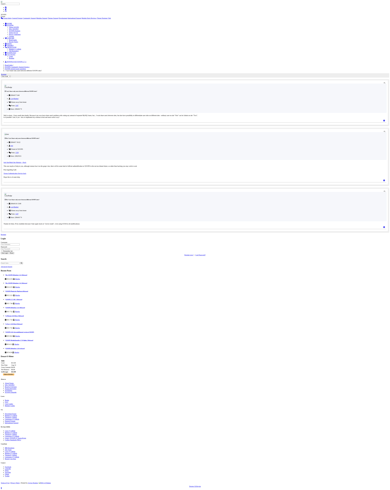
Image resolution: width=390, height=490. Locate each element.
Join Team (8, 450)
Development (63, 18)
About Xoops (9, 383)
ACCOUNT (11, 54)
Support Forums (10, 421)
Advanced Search (6, 267)
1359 (17, 152)
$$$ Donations (9, 448)
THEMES (10, 45)
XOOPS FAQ (11, 53)
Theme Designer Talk (104, 18)
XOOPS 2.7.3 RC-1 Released (14, 299)
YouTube (8, 472)
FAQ (6, 402)
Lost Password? (200, 255)
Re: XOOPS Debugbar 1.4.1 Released (16, 275)
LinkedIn (8, 469)
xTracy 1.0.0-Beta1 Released (14, 324)
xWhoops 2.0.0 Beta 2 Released (15, 316)
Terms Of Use (13, 33)
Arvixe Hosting (33, 483)
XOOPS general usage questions (15, 69)
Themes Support (53, 18)
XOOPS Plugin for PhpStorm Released (17, 291)
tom (12, 146)
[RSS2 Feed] (45, 483)
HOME (9, 23)
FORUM (10, 38)
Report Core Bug (10, 459)
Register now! (188, 255)
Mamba (17, 279)
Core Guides (9, 404)
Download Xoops (10, 414)
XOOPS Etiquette (10, 392)
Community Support (29, 18)
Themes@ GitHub (11, 417)
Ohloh (7, 474)
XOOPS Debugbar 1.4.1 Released (15, 307)
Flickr (7, 470)
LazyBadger (14, 99)
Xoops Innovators (10, 389)
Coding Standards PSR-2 (13, 440)
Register (11, 58)
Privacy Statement (15, 34)
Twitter (7, 476)
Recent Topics (13, 42)
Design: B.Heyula (195, 486)
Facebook (8, 467)
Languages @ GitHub (12, 419)
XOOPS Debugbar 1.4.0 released (15, 348)
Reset (11, 253)
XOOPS (9, 25)
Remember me (8, 251)
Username (4, 242)
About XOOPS (14, 27)
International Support (74, 18)
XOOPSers (8, 390)
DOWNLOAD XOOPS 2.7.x (16, 62)
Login (11, 56)
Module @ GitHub (15, 49)
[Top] (384, 120)
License (11, 36)
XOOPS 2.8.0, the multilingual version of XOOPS (20, 332)
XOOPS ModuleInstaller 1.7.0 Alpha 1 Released (19, 340)
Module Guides (10, 406)
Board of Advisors (11, 387)
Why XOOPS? (14, 29)
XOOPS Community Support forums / (17, 67)
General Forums (17, 18)
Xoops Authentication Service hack (15, 173)
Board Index (13, 40)
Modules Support (41, 18)
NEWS (9, 43)
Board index (9, 65)
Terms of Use (5, 483)
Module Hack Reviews (89, 18)
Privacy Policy (15, 483)
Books (7, 400)
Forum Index (7, 18)
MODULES (11, 47)
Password (4, 247)
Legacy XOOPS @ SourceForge (15, 438)
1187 (16, 105)
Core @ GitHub (10, 431)
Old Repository (14, 51)
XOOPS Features (14, 31)
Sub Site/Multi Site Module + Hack (15, 162)
